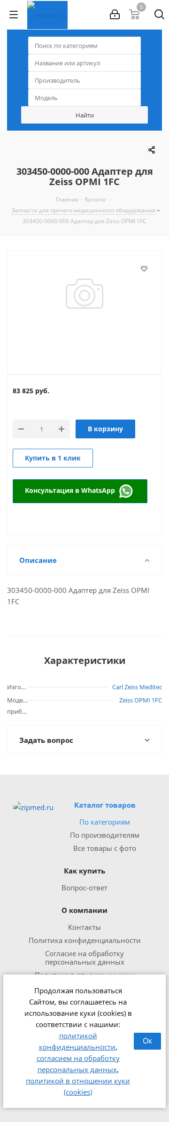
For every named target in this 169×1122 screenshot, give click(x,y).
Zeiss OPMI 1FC (140, 700)
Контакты (84, 927)
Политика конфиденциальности (85, 940)
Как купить (84, 870)
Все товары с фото (104, 848)
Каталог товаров (105, 805)
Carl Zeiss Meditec (137, 687)
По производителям (104, 835)
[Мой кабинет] (115, 14)
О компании (84, 910)
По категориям (104, 821)
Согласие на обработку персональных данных (84, 957)
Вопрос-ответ (84, 887)
